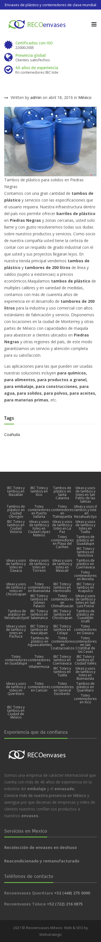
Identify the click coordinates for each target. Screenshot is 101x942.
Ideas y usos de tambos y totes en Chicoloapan (16, 589)
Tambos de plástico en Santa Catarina (62, 493)
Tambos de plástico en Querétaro (85, 687)
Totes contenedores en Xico (85, 699)
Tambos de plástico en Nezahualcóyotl (16, 614)
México (84, 97)
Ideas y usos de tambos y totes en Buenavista (85, 673)
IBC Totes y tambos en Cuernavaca (62, 660)
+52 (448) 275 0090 (72, 893)
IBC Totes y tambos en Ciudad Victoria (16, 527)
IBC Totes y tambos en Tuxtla (62, 672)
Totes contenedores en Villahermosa (39, 661)
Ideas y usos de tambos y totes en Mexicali (62, 565)
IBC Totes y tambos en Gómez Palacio (39, 601)
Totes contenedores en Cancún (39, 687)
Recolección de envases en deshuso (40, 847)
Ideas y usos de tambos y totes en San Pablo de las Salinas (85, 494)
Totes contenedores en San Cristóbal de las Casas (85, 644)
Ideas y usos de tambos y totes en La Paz (62, 527)
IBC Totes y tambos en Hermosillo (62, 587)
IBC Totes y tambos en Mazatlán (16, 491)
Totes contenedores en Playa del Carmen (62, 542)
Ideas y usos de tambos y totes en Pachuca (16, 631)
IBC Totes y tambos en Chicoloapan (62, 614)
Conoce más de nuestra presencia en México (45, 795)
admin (36, 97)
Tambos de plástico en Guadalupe (85, 540)
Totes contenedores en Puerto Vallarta (39, 511)
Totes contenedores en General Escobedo (62, 688)
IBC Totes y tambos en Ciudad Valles (85, 660)
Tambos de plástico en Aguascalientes (40, 641)
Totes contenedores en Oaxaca (85, 630)
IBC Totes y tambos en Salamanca (39, 614)
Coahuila (12, 434)
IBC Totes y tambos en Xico (39, 491)
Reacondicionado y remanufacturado (41, 861)
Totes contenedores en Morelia (85, 576)
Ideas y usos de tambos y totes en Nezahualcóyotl (86, 511)
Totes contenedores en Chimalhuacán (62, 601)
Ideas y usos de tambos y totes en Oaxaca (16, 565)
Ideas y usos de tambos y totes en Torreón (39, 565)
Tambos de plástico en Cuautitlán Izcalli (85, 616)
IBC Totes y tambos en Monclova (85, 552)
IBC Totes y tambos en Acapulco (85, 587)
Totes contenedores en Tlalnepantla (62, 511)
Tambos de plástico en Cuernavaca (85, 564)
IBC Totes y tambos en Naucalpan (39, 630)
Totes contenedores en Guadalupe (16, 660)
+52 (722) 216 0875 (65, 904)
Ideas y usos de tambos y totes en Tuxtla (85, 527)
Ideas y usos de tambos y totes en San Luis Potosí (85, 601)
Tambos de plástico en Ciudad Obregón (16, 511)
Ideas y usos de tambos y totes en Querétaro (16, 688)
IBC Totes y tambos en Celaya (62, 630)
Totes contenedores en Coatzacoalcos (62, 643)
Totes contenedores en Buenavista (39, 587)
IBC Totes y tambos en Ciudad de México (16, 712)
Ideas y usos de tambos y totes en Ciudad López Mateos (39, 528)
